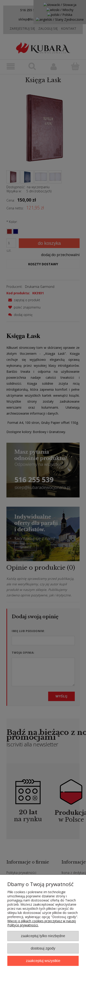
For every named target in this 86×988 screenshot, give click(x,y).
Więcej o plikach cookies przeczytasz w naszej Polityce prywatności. (41, 923)
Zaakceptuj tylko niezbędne (43, 936)
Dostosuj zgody (43, 948)
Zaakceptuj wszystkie (43, 961)
